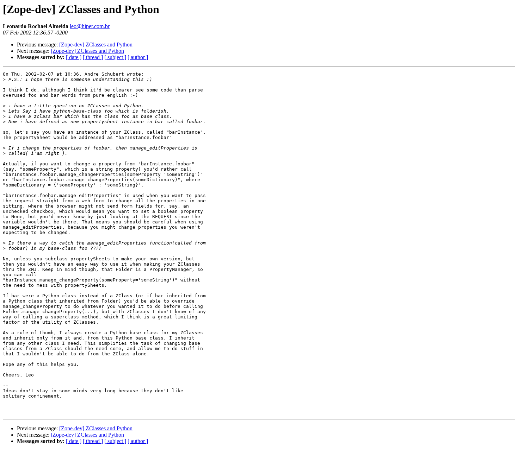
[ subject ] (115, 57)
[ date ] (73, 57)
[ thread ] (93, 57)
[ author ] (138, 57)
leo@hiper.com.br (90, 26)
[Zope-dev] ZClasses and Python (95, 44)
